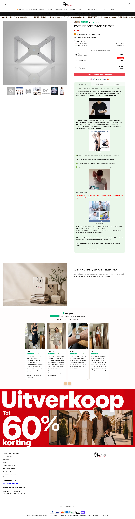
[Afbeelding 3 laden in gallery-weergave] (28, 91)
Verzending (99, 84)
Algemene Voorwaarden (10, 474)
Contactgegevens (104, 515)
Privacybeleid (63, 515)
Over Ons (6, 459)
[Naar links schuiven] (4, 91)
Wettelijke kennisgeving (93, 515)
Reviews (116, 84)
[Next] (69, 383)
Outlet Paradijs (34, 515)
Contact (5, 462)
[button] (6, 4)
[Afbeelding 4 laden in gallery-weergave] (37, 91)
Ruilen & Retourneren (9, 468)
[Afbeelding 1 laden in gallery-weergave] (11, 91)
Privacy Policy (7, 471)
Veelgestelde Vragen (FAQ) (11, 453)
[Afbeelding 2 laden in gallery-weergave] (19, 91)
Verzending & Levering (10, 465)
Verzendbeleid (83, 515)
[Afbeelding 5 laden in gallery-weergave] (46, 91)
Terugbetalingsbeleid (53, 515)
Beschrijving (82, 84)
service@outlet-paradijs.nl (11, 483)
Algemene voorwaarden (73, 515)
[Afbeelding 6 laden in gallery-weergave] (54, 91)
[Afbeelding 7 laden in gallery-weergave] (63, 91)
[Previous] (65, 383)
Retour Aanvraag (8, 477)
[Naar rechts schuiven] (66, 91)
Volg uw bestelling (8, 456)
